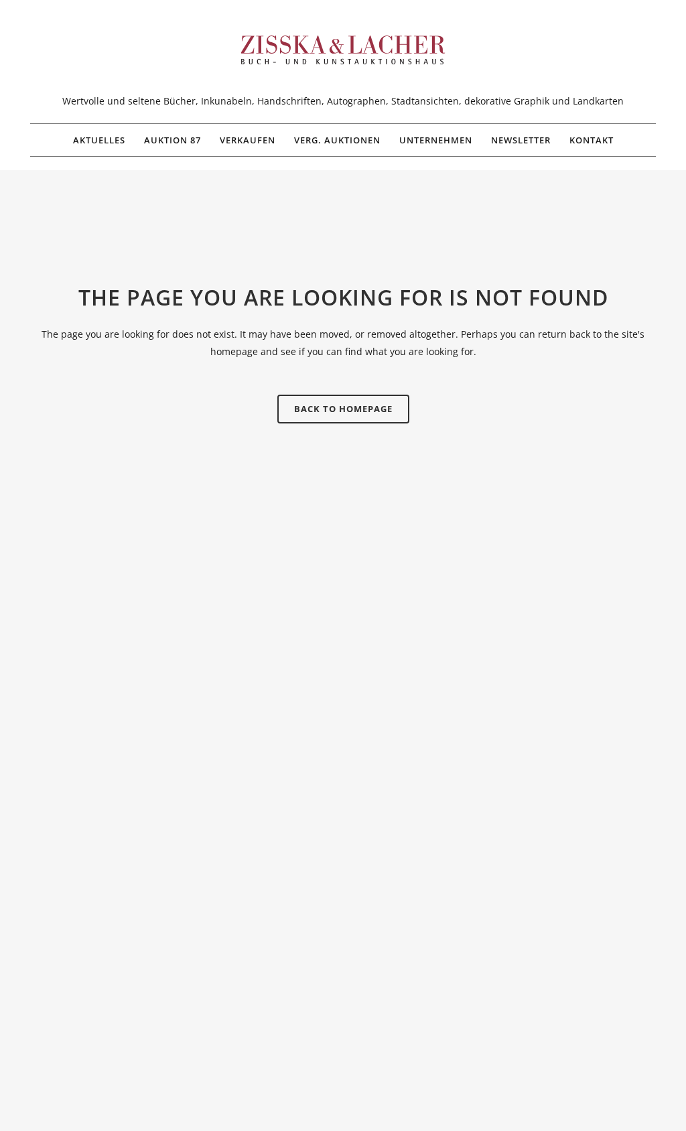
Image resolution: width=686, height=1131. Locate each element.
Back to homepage (343, 409)
